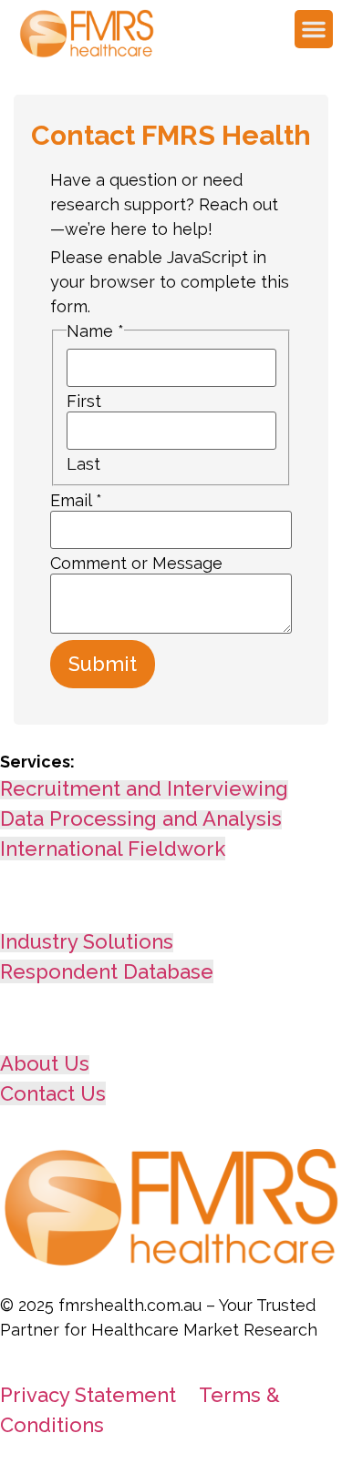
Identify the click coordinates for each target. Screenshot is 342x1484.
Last (83, 464)
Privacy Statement (88, 1395)
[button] (314, 29)
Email (76, 501)
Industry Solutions (86, 941)
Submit (102, 664)
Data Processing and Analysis (141, 818)
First (84, 401)
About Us (44, 1063)
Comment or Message (136, 563)
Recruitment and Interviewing (144, 788)
